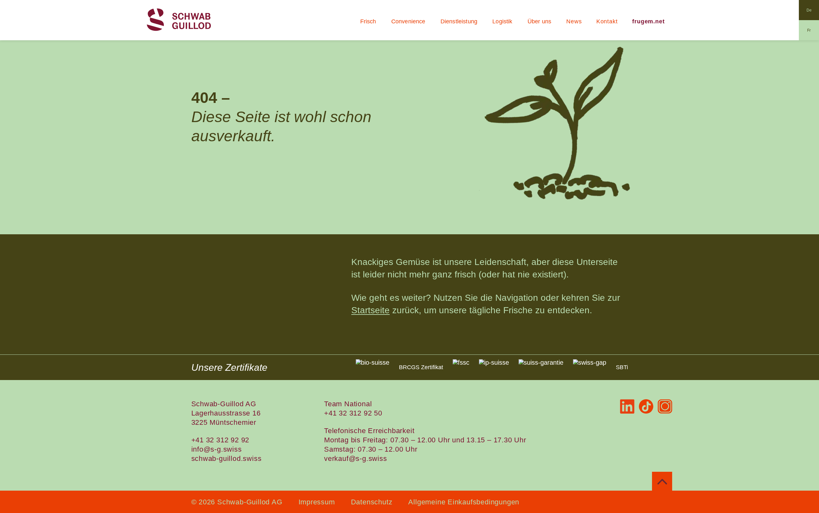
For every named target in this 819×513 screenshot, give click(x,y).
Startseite (370, 310)
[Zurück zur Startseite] (179, 20)
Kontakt (607, 21)
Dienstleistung (459, 21)
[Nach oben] (662, 482)
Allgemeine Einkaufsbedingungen (463, 502)
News (574, 21)
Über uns (539, 21)
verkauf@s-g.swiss (355, 458)
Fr (809, 30)
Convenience (408, 21)
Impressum (316, 502)
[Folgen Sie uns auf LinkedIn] (627, 406)
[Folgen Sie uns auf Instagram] (665, 406)
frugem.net (648, 21)
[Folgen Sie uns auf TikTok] (646, 406)
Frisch (368, 21)
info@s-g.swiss (216, 449)
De (809, 10)
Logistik (502, 21)
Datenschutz (372, 502)
